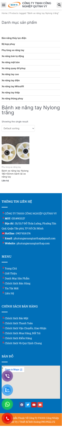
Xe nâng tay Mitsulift (13, 86)
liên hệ (9, 293)
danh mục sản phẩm (17, 278)
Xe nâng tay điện (11, 80)
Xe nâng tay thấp (11, 92)
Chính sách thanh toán (19, 323)
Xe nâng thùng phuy (12, 98)
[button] (3, 5)
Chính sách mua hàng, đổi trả (22, 333)
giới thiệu (11, 273)
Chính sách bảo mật (16, 318)
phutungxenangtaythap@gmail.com (34, 238)
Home (4, 13)
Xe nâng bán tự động (13, 56)
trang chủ (11, 268)
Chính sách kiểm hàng (18, 338)
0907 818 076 (23, 233)
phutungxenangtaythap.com (33, 243)
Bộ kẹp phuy (8, 44)
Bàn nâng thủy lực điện (14, 38)
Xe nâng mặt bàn (11, 62)
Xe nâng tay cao (10, 74)
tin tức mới (11, 288)
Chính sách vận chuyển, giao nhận (25, 328)
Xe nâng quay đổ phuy (14, 68)
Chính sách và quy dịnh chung (23, 343)
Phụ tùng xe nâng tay (13, 50)
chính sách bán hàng (17, 283)
